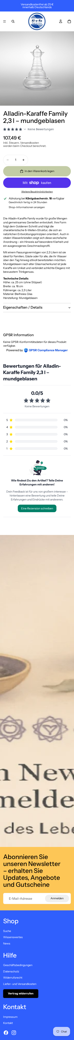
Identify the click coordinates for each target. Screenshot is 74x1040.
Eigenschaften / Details (22, 307)
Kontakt (8, 1023)
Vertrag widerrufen (21, 993)
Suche (7, 931)
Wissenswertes (13, 937)
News (6, 943)
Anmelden (57, 898)
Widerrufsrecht (12, 977)
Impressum (10, 1017)
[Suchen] (13, 21)
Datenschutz (11, 971)
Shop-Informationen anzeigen (27, 207)
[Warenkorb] (69, 21)
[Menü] (4, 21)
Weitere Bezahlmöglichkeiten (37, 191)
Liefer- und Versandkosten (19, 984)
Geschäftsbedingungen (17, 965)
